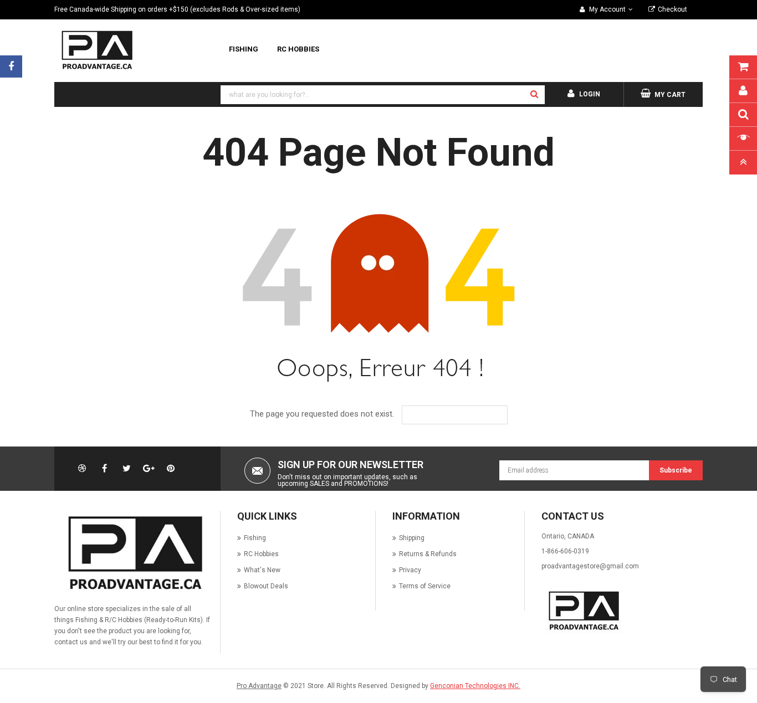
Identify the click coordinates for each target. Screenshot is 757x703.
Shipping (411, 538)
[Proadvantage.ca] (133, 553)
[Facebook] (11, 66)
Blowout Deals (266, 586)
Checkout (672, 9)
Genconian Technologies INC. (475, 686)
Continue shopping (462, 414)
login (589, 94)
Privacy (410, 570)
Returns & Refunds (428, 554)
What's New (262, 570)
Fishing (255, 538)
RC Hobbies (261, 554)
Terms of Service (425, 586)
